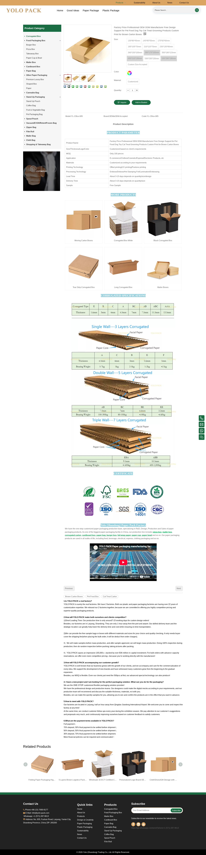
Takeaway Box (32, 54)
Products (81, 816)
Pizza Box (30, 49)
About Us (81, 813)
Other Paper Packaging (36, 75)
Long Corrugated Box (123, 287)
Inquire (123, 102)
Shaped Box (31, 84)
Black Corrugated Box (163, 240)
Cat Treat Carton (110, 597)
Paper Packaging (84, 824)
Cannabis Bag (32, 93)
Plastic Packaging (84, 827)
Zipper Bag (31, 127)
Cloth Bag (30, 140)
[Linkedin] (138, 824)
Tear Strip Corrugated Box (84, 287)
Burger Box (31, 45)
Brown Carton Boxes (74, 597)
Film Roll (30, 132)
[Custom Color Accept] (129, 73)
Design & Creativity (85, 820)
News (79, 834)
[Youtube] (144, 824)
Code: (144, 116)
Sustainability (83, 831)
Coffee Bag (31, 106)
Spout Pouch (32, 119)
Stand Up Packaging (35, 97)
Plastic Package (111, 10)
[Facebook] (133, 824)
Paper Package (91, 10)
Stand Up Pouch (33, 101)
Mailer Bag (31, 136)
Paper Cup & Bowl (34, 58)
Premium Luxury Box (35, 79)
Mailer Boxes (162, 287)
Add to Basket (141, 102)
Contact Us (82, 838)
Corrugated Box (33, 36)
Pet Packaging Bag (34, 114)
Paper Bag (31, 71)
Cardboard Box (33, 67)
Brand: (106, 116)
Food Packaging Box (35, 41)
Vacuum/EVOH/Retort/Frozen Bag (41, 123)
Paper (28, 88)
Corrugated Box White (123, 240)
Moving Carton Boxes (84, 240)
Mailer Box (31, 62)
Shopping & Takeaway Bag (38, 144)
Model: (68, 116)
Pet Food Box (93, 597)
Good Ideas (73, 10)
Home (60, 10)
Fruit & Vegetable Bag (35, 110)
